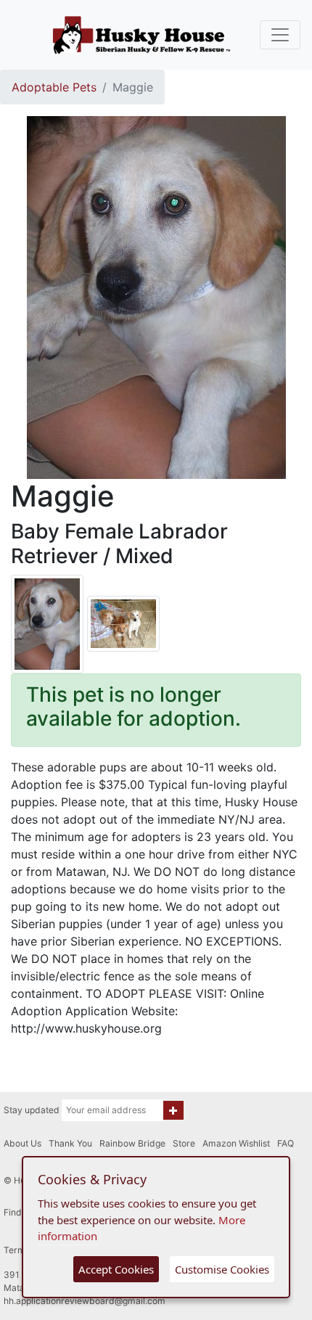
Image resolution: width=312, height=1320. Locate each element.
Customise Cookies (222, 1269)
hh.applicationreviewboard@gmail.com (84, 1300)
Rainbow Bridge (132, 1143)
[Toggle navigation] (280, 34)
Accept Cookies (116, 1269)
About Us (22, 1143)
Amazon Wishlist (236, 1143)
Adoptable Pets (54, 87)
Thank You (70, 1143)
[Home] (141, 35)
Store (184, 1143)
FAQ (285, 1143)
